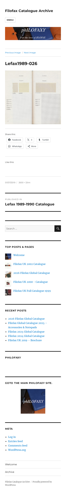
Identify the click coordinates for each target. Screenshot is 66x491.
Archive (9, 472)
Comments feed (17, 445)
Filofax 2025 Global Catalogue (26, 331)
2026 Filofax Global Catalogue (31, 272)
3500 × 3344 (24, 182)
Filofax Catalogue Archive (29, 11)
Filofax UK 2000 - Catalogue (30, 281)
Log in (12, 436)
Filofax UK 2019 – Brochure (25, 340)
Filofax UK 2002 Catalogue (29, 264)
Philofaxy (13, 357)
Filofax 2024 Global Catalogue (26, 336)
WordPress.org (17, 449)
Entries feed (15, 441)
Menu (10, 20)
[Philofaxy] (33, 401)
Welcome (19, 255)
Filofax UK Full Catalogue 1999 (32, 290)
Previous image (13, 52)
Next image (30, 52)
